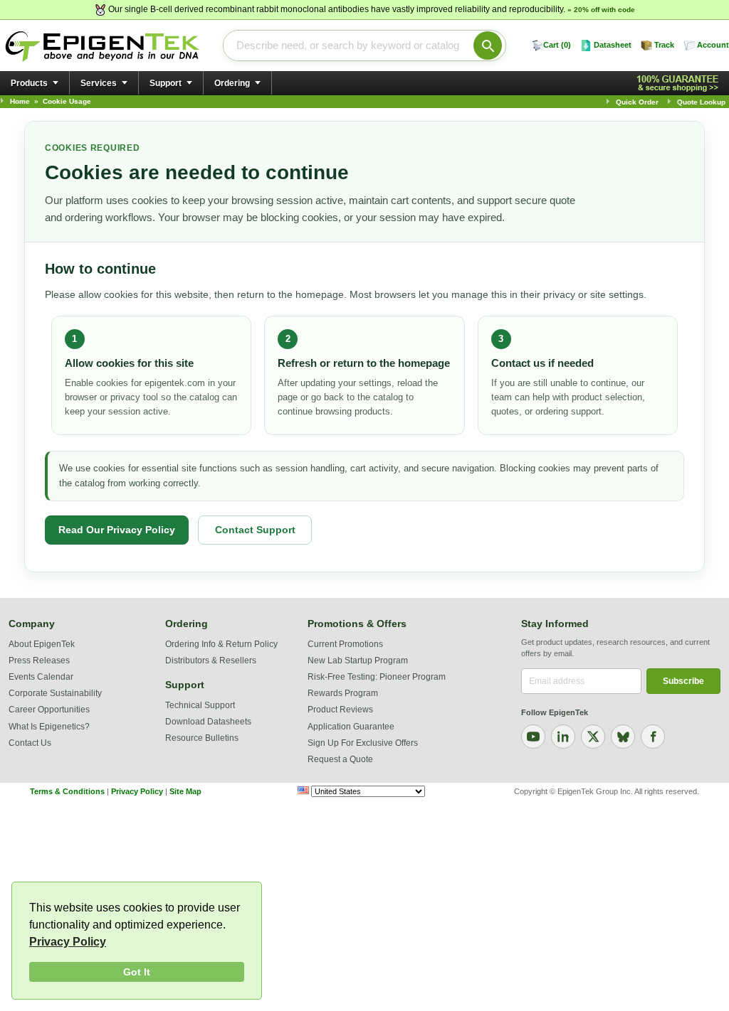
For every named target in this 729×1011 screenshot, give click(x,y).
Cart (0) (557, 45)
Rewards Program (343, 693)
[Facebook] (653, 736)
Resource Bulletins (201, 738)
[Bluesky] (623, 736)
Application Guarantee (351, 727)
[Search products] (487, 45)
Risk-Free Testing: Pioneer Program (377, 677)
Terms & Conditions (67, 791)
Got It (136, 972)
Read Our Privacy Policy (116, 529)
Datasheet (612, 45)
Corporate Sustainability (55, 693)
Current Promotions (345, 644)
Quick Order (637, 102)
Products (29, 83)
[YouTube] (533, 736)
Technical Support (200, 705)
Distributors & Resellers (210, 660)
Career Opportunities (49, 710)
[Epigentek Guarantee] (679, 83)
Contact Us (30, 743)
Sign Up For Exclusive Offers (363, 743)
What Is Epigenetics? (49, 727)
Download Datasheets (208, 722)
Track (664, 45)
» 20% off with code (601, 10)
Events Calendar (41, 677)
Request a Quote (340, 759)
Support (166, 83)
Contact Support (255, 529)
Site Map (185, 791)
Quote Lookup (701, 102)
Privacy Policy (67, 942)
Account (713, 45)
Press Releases (39, 660)
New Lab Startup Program (358, 660)
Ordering (232, 83)
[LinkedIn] (563, 736)
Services (98, 83)
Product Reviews (340, 710)
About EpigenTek (42, 644)
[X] (593, 736)
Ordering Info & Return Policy (221, 644)
